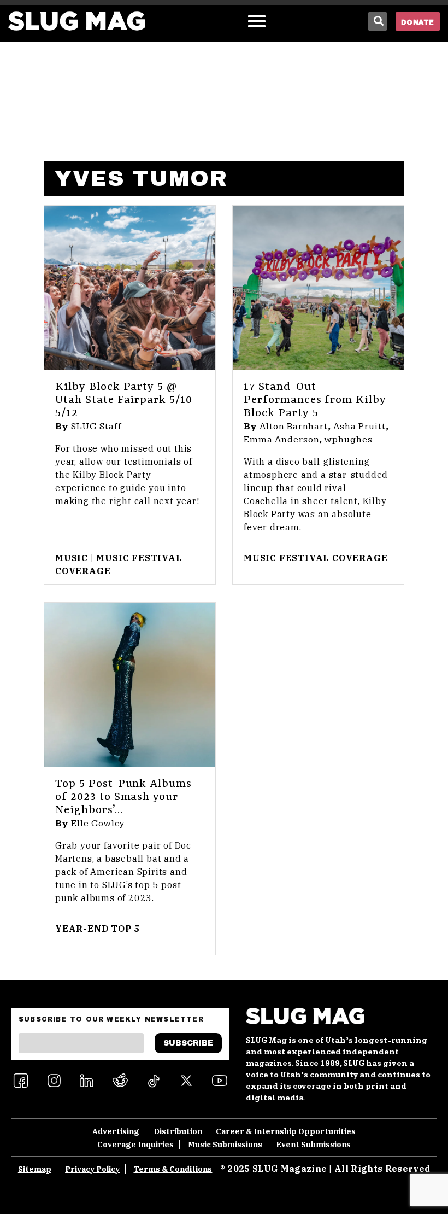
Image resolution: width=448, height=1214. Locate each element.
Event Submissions (313, 1144)
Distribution (178, 1131)
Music (71, 557)
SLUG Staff (96, 426)
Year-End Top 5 (97, 928)
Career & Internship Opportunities (286, 1131)
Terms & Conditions (172, 1169)
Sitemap (34, 1169)
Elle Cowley (98, 823)
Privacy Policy (92, 1169)
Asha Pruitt (359, 426)
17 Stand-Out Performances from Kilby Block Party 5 (315, 400)
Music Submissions (225, 1144)
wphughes (349, 439)
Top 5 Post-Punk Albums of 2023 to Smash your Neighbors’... (123, 797)
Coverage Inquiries (135, 1144)
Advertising (115, 1131)
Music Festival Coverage (315, 557)
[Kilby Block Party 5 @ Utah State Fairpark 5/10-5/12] (129, 288)
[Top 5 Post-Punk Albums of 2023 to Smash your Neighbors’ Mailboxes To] (129, 685)
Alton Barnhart (294, 426)
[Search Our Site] (377, 21)
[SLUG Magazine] (76, 21)
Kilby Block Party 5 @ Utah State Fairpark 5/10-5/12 (126, 400)
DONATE (417, 22)
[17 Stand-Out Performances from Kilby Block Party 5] (318, 288)
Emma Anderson (281, 439)
